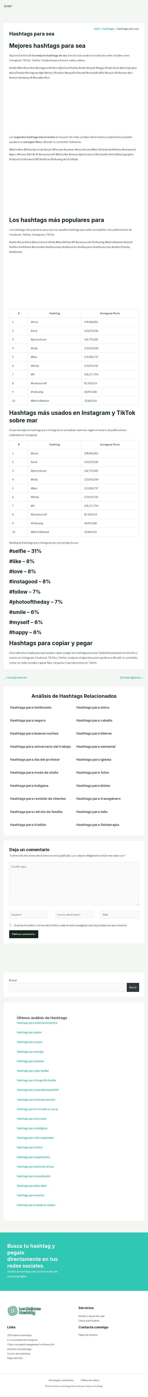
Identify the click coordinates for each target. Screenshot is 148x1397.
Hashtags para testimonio (30, 707)
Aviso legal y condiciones (61, 1380)
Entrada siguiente (132, 677)
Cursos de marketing (18, 1353)
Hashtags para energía (30, 1051)
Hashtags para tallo (92, 812)
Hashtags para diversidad (32, 1185)
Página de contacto (88, 1334)
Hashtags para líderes (94, 733)
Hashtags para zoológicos (32, 1128)
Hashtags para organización (33, 1157)
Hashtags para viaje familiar (33, 1070)
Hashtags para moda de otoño (34, 772)
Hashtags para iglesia (93, 759)
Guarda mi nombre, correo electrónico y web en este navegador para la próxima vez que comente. (70, 925)
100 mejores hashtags (19, 1335)
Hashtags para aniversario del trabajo (40, 746)
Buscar (13, 980)
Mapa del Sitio (15, 1358)
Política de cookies (90, 1380)
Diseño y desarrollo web (92, 1316)
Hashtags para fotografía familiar (36, 1080)
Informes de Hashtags (19, 1349)
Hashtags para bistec (93, 786)
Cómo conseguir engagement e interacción (31, 1344)
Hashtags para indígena (29, 786)
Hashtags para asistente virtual (35, 1166)
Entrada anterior (15, 677)
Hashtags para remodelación (34, 1176)
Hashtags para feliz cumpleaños (35, 1137)
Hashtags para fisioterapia (97, 825)
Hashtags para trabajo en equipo (36, 1205)
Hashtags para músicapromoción (36, 1099)
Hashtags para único (92, 707)
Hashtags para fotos (92, 772)
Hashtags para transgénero (98, 798)
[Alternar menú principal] (141, 6)
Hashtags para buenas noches (34, 733)
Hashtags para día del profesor (35, 759)
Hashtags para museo (29, 1041)
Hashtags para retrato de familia (36, 812)
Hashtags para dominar (30, 1061)
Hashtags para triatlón (28, 825)
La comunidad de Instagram (22, 1339)
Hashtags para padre (29, 1032)
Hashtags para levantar (30, 1195)
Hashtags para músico (30, 1147)
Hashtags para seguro (28, 720)
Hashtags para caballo (94, 720)
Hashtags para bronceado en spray (37, 1109)
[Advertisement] (74, 108)
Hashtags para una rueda (31, 1118)
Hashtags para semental (96, 746)
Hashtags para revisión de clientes (38, 798)
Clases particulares (89, 1320)
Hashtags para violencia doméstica (37, 1022)
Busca (132, 987)
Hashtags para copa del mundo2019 (38, 1089)
